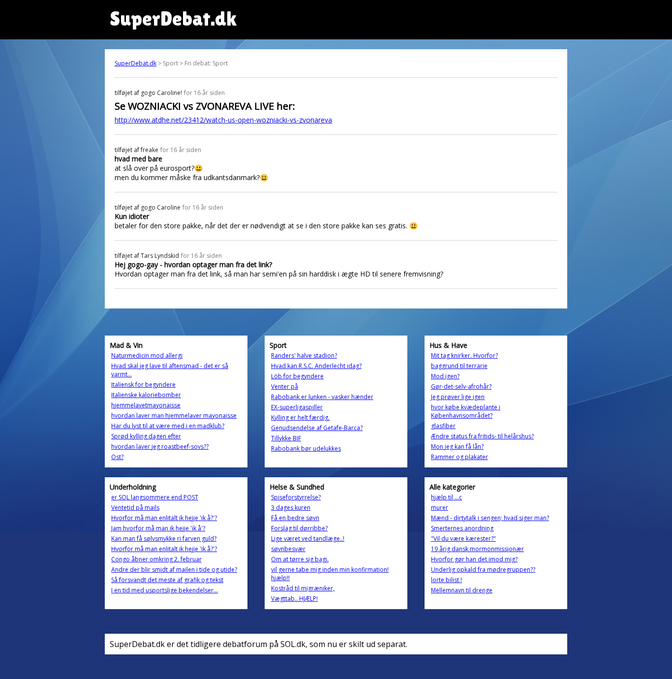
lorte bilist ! (446, 580)
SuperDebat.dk (135, 63)
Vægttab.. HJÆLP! (294, 598)
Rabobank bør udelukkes (306, 448)
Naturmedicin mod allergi (147, 355)
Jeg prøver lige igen (458, 397)
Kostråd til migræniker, (303, 588)
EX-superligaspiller (297, 407)
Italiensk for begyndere (143, 384)
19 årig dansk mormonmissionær (477, 549)
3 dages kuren (290, 507)
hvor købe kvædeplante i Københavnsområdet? (465, 411)
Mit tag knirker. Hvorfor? (464, 355)
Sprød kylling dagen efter (146, 436)
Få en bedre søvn (295, 518)
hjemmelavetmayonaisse (146, 405)
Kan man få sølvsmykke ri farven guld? (163, 538)
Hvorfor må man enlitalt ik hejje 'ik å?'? (164, 518)
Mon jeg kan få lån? (457, 446)
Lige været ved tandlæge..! (307, 538)
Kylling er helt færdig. (300, 417)
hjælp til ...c (446, 497)
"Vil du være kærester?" (463, 538)
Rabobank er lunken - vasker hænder (322, 397)
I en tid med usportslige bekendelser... (164, 590)
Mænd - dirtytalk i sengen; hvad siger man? (490, 518)
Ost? (117, 457)
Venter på (284, 386)
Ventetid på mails (135, 507)
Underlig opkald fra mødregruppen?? (483, 569)
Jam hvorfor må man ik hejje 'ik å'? (158, 528)
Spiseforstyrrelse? (296, 497)
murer (439, 507)
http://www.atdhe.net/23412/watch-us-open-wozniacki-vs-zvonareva (223, 119)
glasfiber (443, 426)
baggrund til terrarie (459, 366)
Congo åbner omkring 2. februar (156, 559)
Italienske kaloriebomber (146, 395)
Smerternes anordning (462, 528)
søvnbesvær (288, 549)
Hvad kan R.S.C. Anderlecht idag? (316, 366)
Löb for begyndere (297, 376)
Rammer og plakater (459, 457)
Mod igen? (445, 376)
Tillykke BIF (286, 438)
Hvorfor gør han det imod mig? (474, 559)
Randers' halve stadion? (304, 355)
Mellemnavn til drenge (461, 590)
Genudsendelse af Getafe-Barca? (317, 428)
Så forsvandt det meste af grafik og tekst (167, 580)
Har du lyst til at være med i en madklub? (167, 426)
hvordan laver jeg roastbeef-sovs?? (160, 446)
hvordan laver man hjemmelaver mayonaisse (174, 415)
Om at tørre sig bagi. (300, 559)
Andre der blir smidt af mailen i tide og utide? (174, 569)
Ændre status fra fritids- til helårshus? (482, 436)
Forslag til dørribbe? (299, 528)
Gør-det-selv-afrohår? (461, 386)
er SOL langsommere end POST (154, 497)
